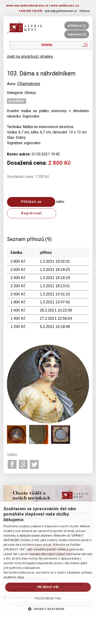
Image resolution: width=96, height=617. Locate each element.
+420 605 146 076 (30, 11)
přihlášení (75, 25)
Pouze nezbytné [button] (48, 598)
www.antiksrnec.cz (65, 5)
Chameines (28, 83)
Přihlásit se (31, 202)
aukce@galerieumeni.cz (61, 11)
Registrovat (31, 213)
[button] (47, 609)
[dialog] (48, 559)
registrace (75, 34)
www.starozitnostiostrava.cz (27, 5)
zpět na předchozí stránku (30, 56)
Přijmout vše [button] (48, 587)
